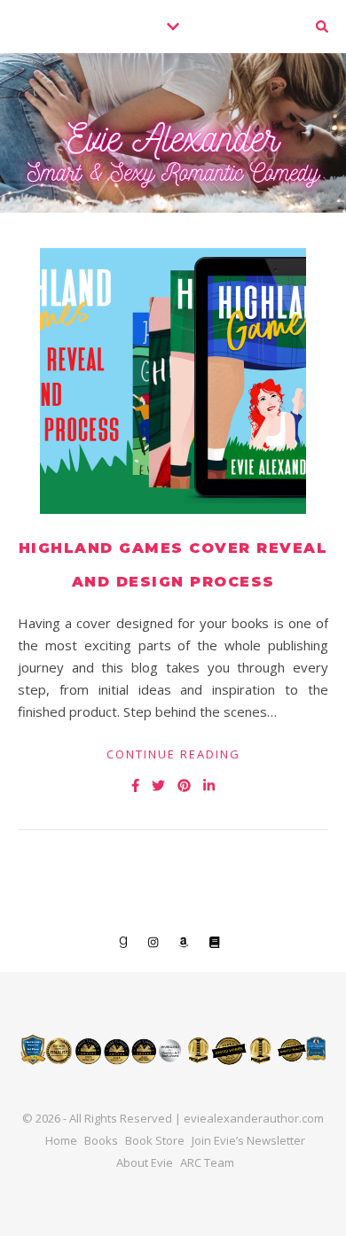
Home (61, 1140)
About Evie (144, 1162)
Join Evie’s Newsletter (248, 1140)
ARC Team (207, 1162)
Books (101, 1140)
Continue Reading (173, 754)
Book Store (155, 1140)
